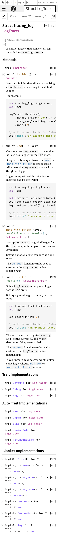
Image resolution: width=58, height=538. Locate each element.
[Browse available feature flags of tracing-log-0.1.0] (27, 2)
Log (15, 395)
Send (16, 411)
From (21, 459)
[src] (52, 25)
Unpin (17, 417)
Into (26, 465)
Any (20, 525)
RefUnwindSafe (23, 439)
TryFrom (28, 477)
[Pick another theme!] (4, 16)
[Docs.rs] (2, 2)
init (20, 277)
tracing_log (24, 25)
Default (18, 382)
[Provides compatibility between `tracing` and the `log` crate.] (9, 2)
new (19, 145)
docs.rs (41, 2)
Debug (17, 389)
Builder (11, 78)
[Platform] (21, 2)
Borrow (22, 501)
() (44, 233)
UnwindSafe (21, 430)
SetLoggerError (17, 237)
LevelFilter (14, 233)
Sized (18, 507)
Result (36, 233)
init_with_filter (18, 229)
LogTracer (10, 31)
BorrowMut (25, 513)
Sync (16, 423)
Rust (52, 2)
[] (46, 25)
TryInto (28, 489)
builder (22, 74)
